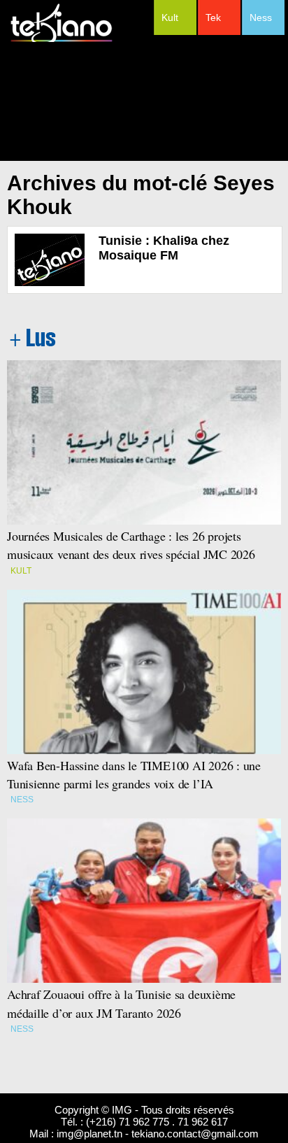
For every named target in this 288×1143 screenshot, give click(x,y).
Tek (213, 17)
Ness (261, 17)
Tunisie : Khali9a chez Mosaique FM (164, 248)
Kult (169, 17)
